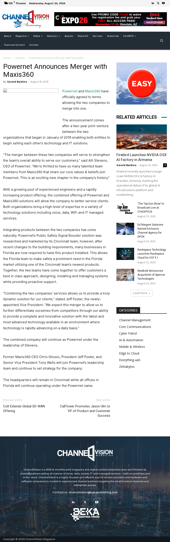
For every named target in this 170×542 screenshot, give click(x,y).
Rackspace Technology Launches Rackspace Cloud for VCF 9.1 (151, 253)
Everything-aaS (129, 360)
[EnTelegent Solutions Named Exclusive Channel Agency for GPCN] (125, 229)
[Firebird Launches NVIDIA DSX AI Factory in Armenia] (141, 136)
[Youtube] (163, 3)
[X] (158, 3)
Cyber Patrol (128, 333)
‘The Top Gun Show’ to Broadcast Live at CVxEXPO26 (150, 207)
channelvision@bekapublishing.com (93, 492)
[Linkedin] (152, 3)
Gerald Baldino (17, 81)
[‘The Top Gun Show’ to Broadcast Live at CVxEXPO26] (125, 208)
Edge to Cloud (129, 353)
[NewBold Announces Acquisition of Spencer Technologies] (125, 275)
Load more (140, 293)
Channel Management (135, 320)
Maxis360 (92, 91)
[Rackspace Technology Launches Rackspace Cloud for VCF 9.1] (125, 254)
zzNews (20, 58)
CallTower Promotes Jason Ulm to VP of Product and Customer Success (85, 411)
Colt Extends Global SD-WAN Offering (24, 408)
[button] (161, 40)
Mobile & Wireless (132, 347)
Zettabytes (127, 366)
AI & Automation (131, 340)
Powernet (69, 91)
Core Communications (135, 327)
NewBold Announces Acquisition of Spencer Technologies (151, 274)
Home (7, 58)
